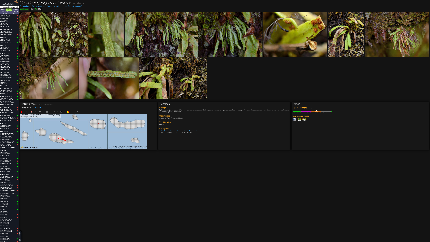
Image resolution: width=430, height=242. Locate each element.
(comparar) (69, 6)
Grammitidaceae (38, 6)
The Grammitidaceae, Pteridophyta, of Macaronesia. (179, 131)
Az (36, 9)
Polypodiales (25, 6)
